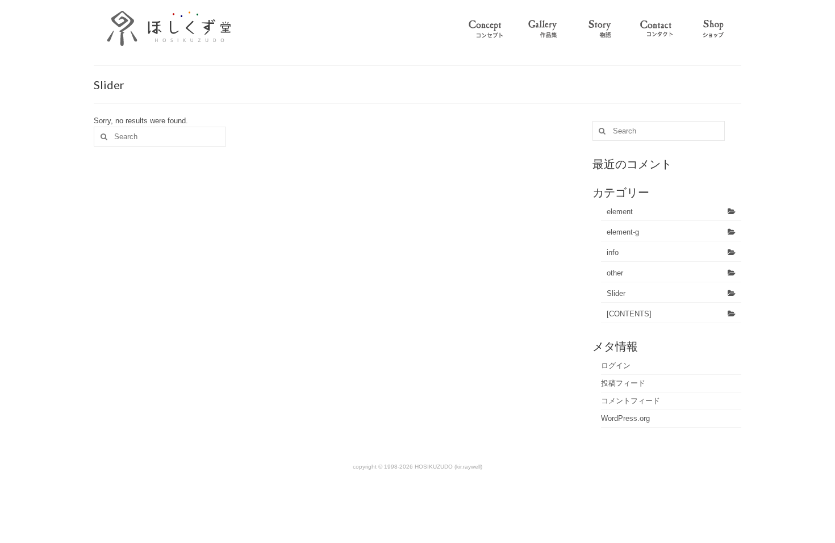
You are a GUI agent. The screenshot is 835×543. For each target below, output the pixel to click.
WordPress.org (625, 418)
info (613, 252)
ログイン (616, 365)
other (615, 273)
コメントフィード (630, 400)
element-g (623, 232)
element (620, 211)
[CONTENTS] (629, 314)
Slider (616, 293)
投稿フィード (623, 383)
